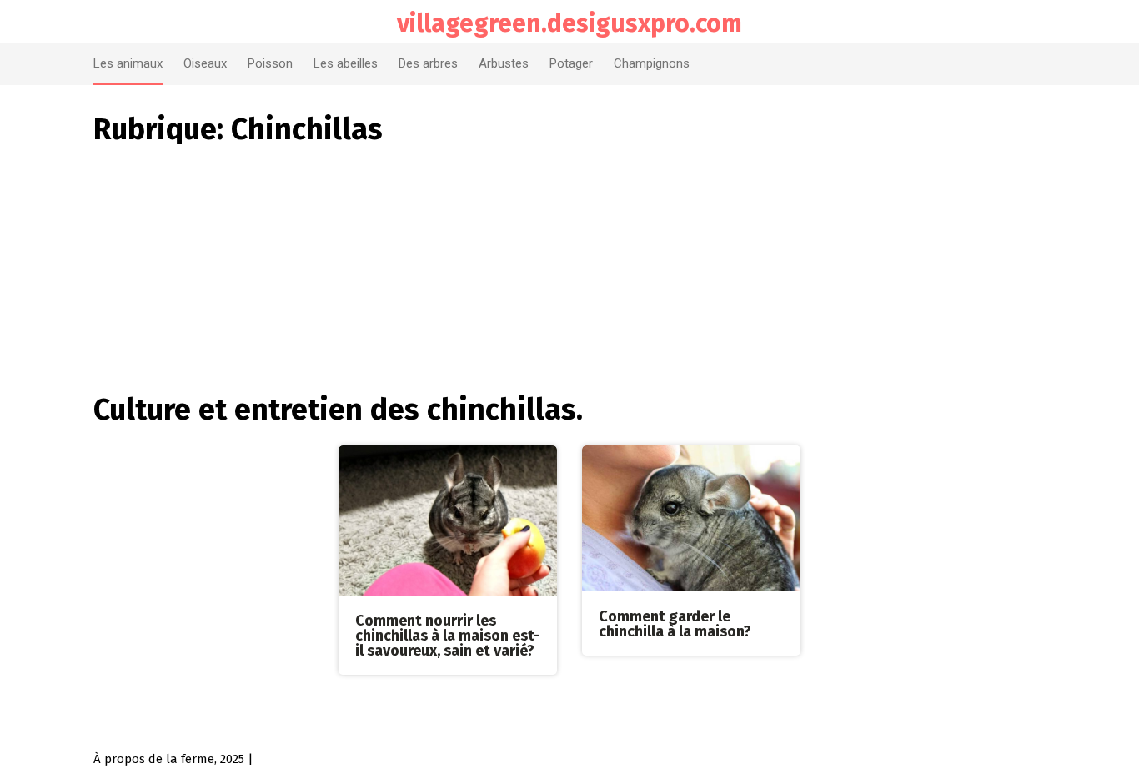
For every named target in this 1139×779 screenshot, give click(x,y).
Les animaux (128, 63)
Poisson (270, 63)
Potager (571, 63)
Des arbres (428, 63)
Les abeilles (346, 63)
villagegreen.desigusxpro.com (569, 23)
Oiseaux (205, 63)
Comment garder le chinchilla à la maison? (675, 624)
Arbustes (504, 63)
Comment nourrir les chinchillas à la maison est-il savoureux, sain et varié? (447, 635)
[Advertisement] (569, 261)
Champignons (652, 63)
